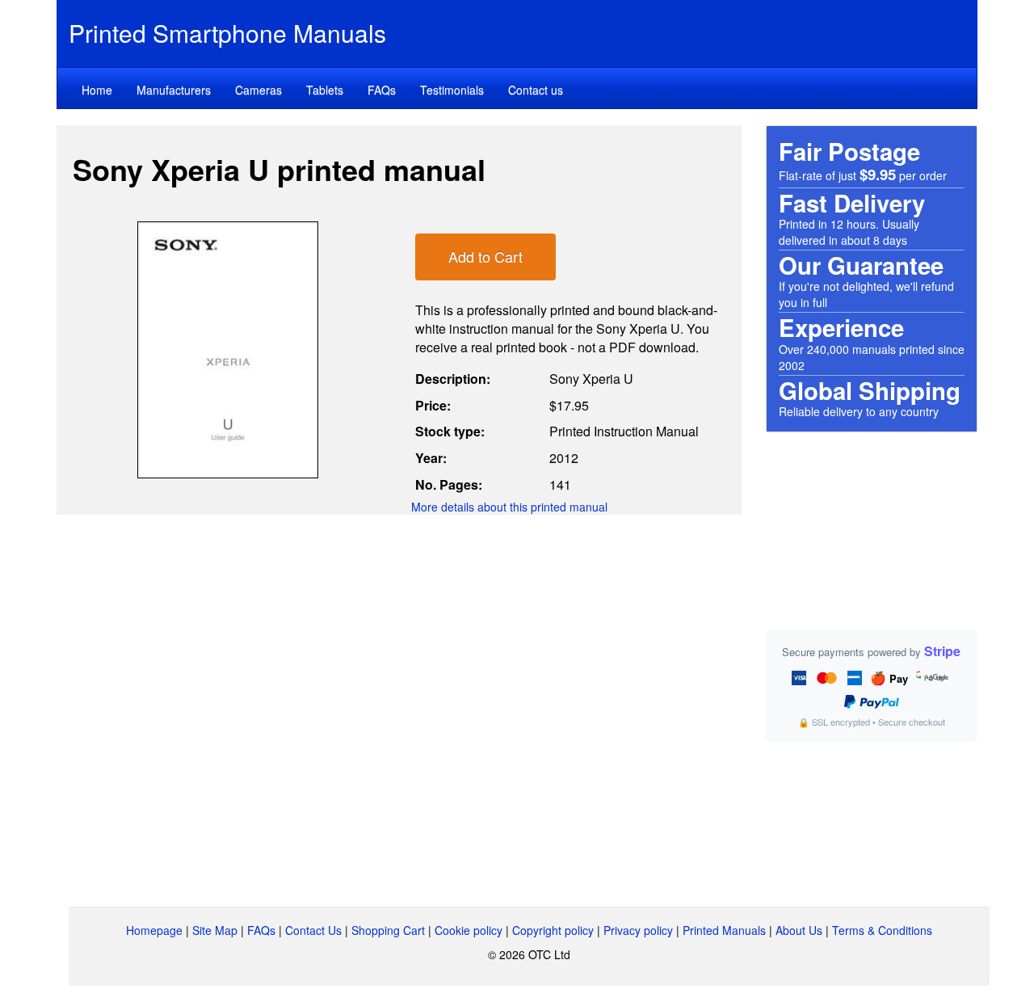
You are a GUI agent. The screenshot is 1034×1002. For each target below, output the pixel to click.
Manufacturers (174, 90)
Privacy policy (638, 930)
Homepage (154, 930)
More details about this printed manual (509, 507)
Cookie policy (468, 930)
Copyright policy (553, 930)
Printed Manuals (724, 930)
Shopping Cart (388, 930)
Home (97, 90)
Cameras (258, 90)
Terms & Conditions (882, 930)
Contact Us (313, 930)
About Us (799, 930)
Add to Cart (485, 256)
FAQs (382, 90)
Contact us (535, 90)
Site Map (214, 930)
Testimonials (452, 90)
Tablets (324, 90)
